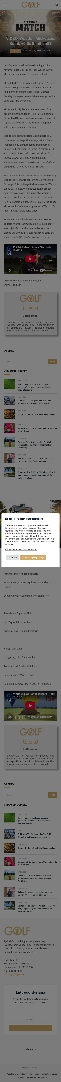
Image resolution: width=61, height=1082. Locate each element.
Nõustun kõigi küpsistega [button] (33, 558)
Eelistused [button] (12, 558)
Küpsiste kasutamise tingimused (21, 549)
